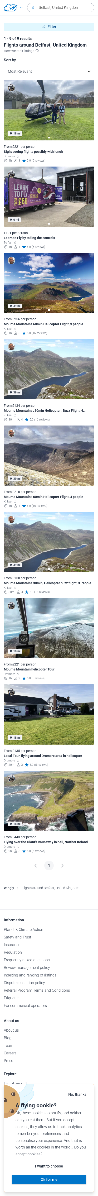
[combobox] (60, 7)
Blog (7, 1038)
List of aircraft (15, 1083)
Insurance (12, 944)
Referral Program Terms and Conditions (37, 990)
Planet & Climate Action (23, 929)
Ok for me (49, 1179)
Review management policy (27, 967)
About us (11, 1030)
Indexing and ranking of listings (30, 975)
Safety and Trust (17, 937)
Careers (10, 1053)
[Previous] (35, 865)
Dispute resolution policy (24, 983)
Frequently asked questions (27, 960)
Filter (52, 26)
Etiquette (11, 998)
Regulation (13, 952)
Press (8, 1060)
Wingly (9, 888)
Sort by (10, 60)
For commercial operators (25, 1005)
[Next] (62, 865)
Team (8, 1045)
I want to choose (49, 1166)
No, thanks (77, 1094)
